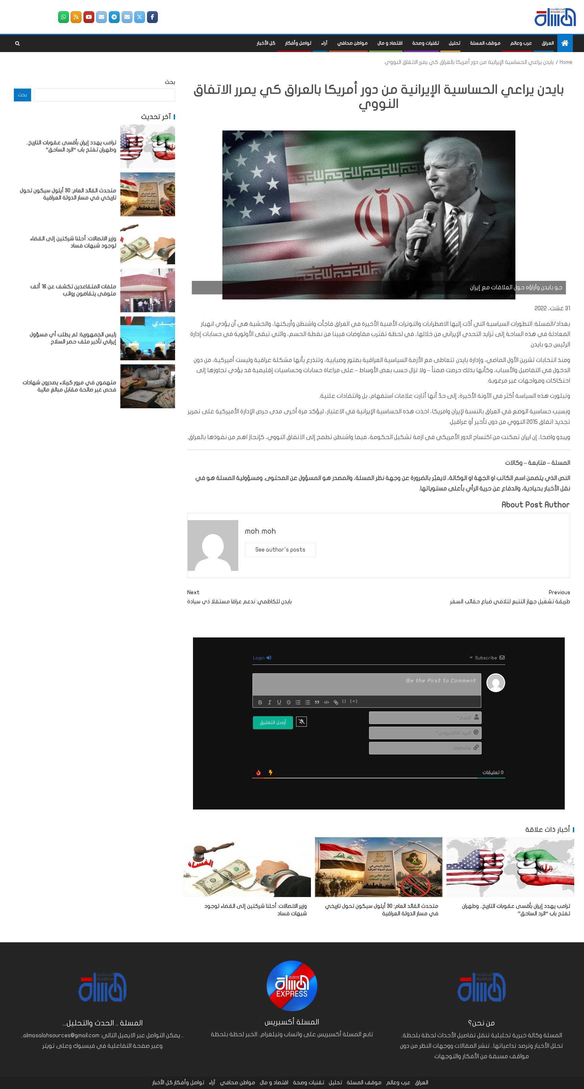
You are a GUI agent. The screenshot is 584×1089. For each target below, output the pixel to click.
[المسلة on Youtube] (88, 17)
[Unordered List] (307, 702)
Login (259, 657)
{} (344, 701)
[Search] (17, 43)
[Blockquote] (317, 702)
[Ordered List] (298, 702)
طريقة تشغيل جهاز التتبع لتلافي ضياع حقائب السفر (510, 597)
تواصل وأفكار (298, 43)
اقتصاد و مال (390, 43)
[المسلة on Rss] (76, 17)
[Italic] (269, 702)
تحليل (454, 43)
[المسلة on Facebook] (152, 17)
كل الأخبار (266, 43)
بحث (170, 82)
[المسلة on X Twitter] (139, 17)
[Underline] (279, 702)
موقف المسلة (485, 43)
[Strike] (288, 702)
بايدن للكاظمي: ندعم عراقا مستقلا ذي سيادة (239, 597)
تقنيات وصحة (425, 43)
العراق (548, 43)
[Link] (336, 702)
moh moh (260, 531)
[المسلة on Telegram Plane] (114, 17)
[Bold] (260, 702)
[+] (354, 701)
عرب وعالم (521, 43)
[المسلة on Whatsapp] (63, 17)
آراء (324, 43)
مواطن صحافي (352, 43)
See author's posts (281, 550)
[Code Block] (326, 702)
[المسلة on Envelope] (127, 17)
